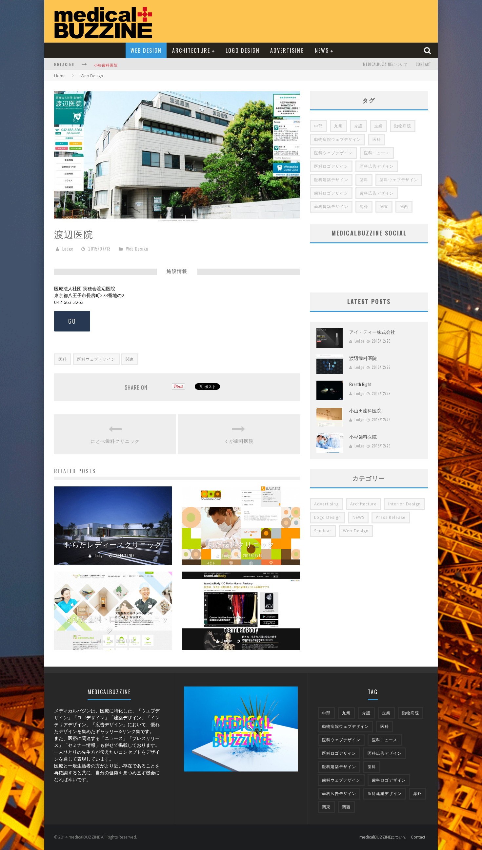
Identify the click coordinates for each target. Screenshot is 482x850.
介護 (358, 126)
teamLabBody (241, 629)
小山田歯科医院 (365, 410)
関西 (404, 206)
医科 (62, 359)
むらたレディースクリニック (113, 544)
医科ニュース (377, 153)
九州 (338, 126)
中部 (318, 126)
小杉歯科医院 (106, 64)
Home (60, 76)
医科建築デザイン (331, 179)
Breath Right (360, 384)
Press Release (391, 517)
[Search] (428, 50)
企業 (378, 126)
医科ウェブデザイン (96, 359)
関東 (130, 359)
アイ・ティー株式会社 (372, 331)
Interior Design (404, 504)
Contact (423, 64)
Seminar (322, 531)
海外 (364, 206)
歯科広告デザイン (377, 193)
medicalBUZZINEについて (385, 64)
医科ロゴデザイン (331, 166)
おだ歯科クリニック (241, 544)
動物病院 (402, 126)
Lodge (67, 248)
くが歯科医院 (239, 440)
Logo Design (243, 50)
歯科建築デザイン (331, 206)
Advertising (287, 50)
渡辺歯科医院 (363, 357)
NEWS (322, 50)
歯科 (364, 179)
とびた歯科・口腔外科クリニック (116, 623)
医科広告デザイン (377, 166)
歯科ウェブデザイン (399, 179)
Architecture (191, 50)
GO (72, 321)
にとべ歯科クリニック (115, 440)
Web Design (146, 50)
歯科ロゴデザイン (331, 193)
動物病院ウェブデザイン (337, 139)
